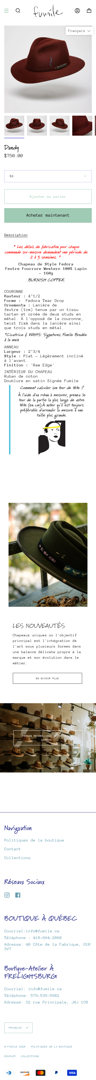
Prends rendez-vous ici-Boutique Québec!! (48, 737)
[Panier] (89, 10)
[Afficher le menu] (8, 11)
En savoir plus (47, 678)
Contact (12, 849)
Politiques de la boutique (34, 840)
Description (16, 235)
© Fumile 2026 (15, 1046)
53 (12, 176)
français (16, 1027)
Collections (17, 857)
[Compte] (77, 10)
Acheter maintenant (48, 215)
